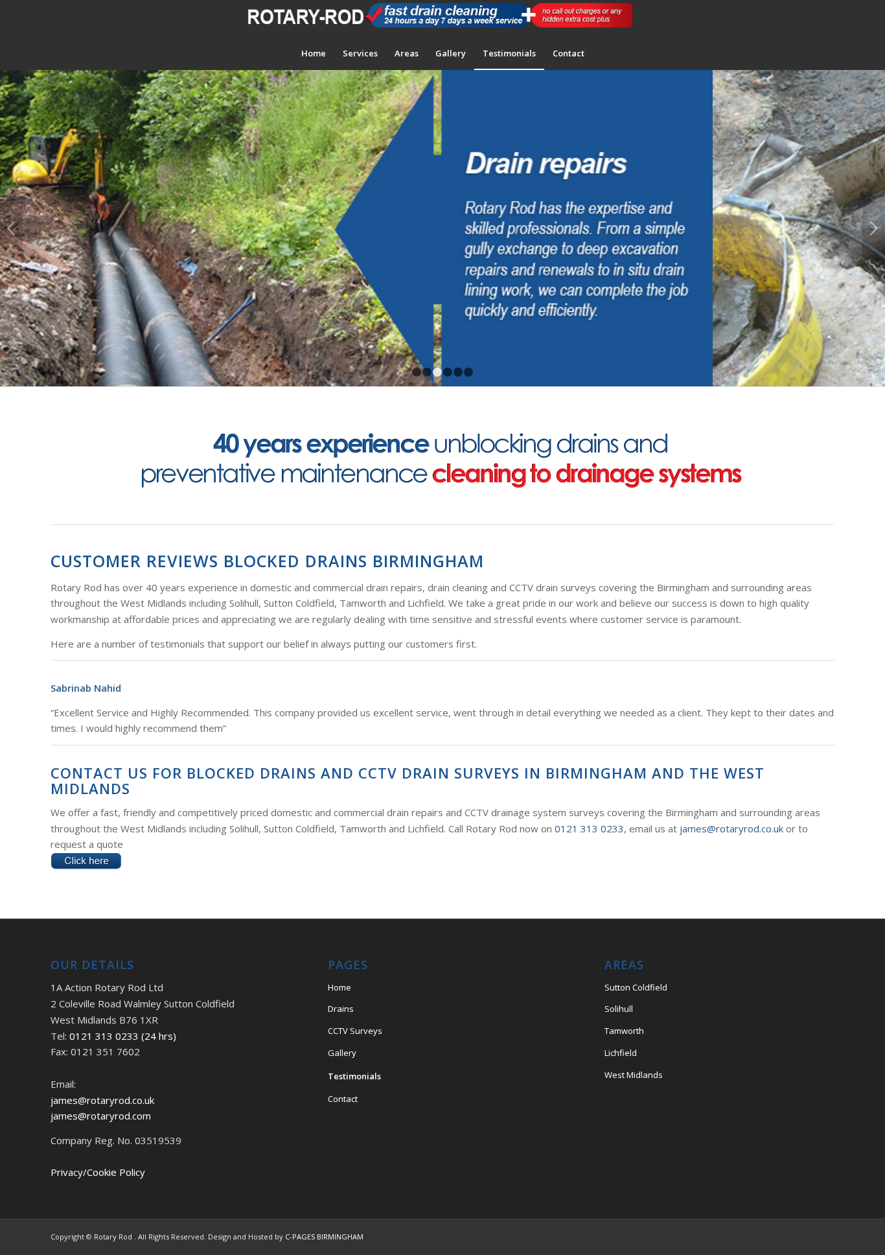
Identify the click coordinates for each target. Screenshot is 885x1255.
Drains (341, 1009)
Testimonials (354, 1076)
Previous (11, 228)
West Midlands (633, 1075)
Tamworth (624, 1031)
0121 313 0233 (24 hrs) (122, 1035)
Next (873, 228)
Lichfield (620, 1053)
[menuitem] (313, 53)
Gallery (342, 1053)
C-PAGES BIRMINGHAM (324, 1236)
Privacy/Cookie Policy (98, 1172)
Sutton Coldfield (635, 987)
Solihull (618, 1009)
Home (339, 987)
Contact (343, 1099)
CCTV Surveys (355, 1031)
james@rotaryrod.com (101, 1115)
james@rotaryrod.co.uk (731, 828)
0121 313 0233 (589, 828)
